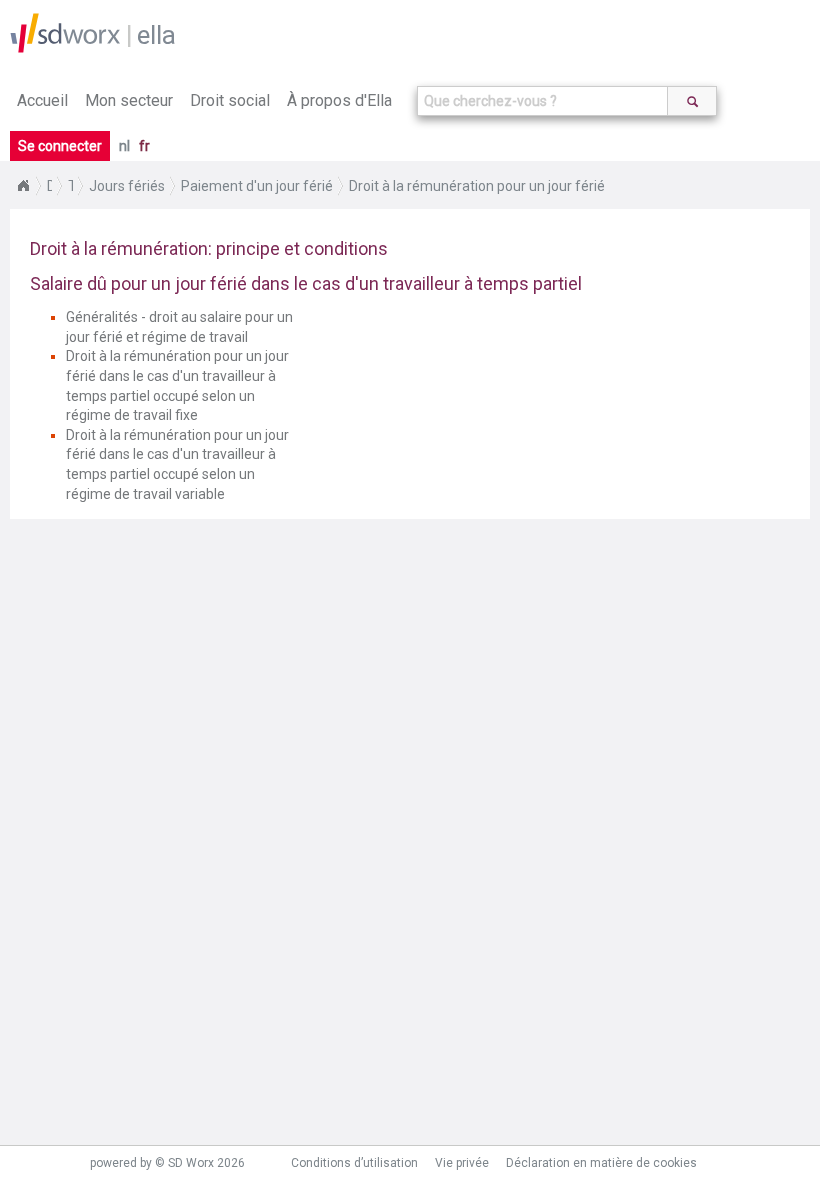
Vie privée (462, 1163)
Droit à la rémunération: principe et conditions (209, 248)
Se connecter (60, 146)
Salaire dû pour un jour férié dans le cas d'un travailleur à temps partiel (306, 283)
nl (124, 146)
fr (144, 146)
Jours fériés (127, 186)
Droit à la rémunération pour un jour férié (477, 186)
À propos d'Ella (339, 100)
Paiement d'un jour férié (257, 186)
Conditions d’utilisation (354, 1163)
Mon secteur (129, 100)
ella (156, 35)
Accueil (42, 100)
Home (23, 186)
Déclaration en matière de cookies (601, 1163)
